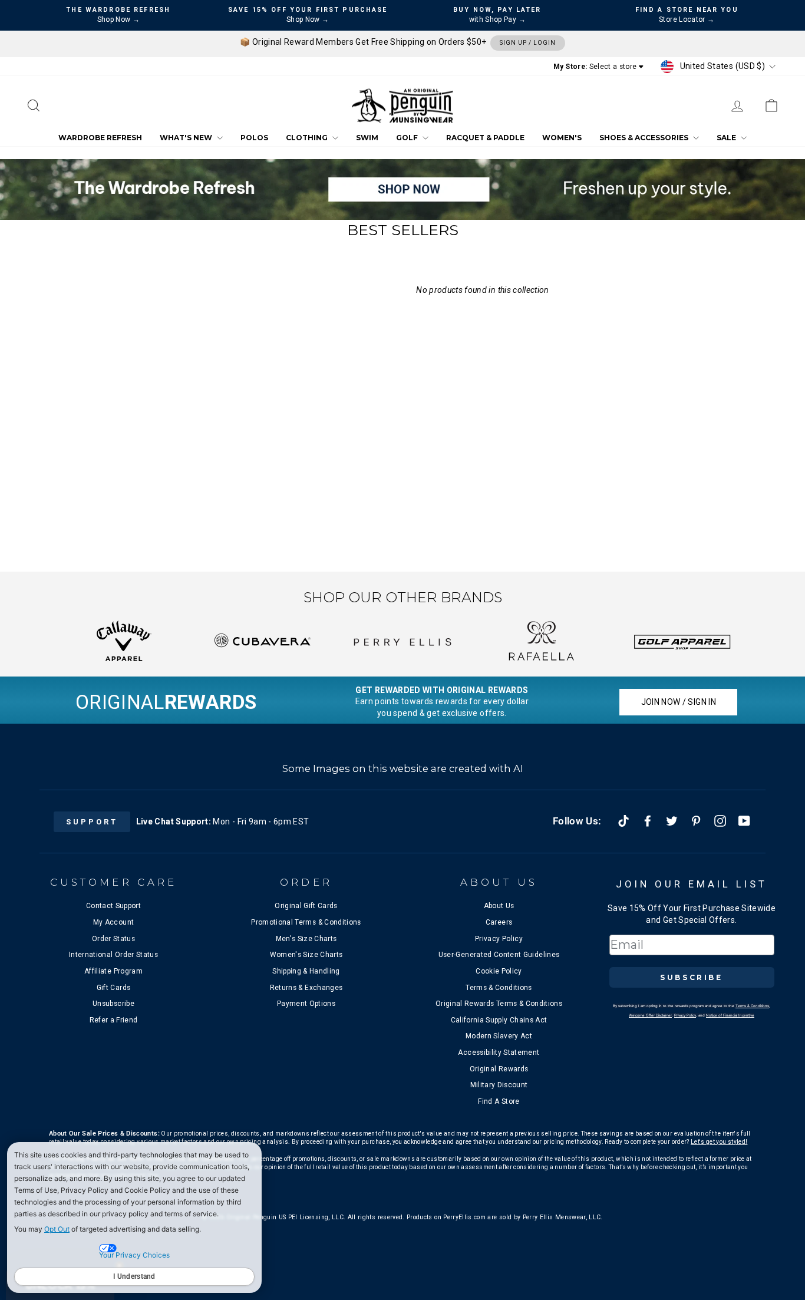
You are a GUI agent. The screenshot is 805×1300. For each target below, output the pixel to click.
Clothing (307, 137)
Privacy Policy (499, 939)
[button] (34, 105)
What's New (187, 137)
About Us (499, 906)
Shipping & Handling (306, 971)
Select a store (613, 66)
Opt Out (57, 1229)
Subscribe (691, 977)
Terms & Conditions (499, 988)
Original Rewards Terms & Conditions (499, 1003)
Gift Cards (114, 988)
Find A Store (498, 1101)
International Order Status (113, 955)
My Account (113, 922)
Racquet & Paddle (485, 137)
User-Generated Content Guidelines (499, 955)
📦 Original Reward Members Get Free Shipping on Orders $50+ (398, 42)
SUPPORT (91, 821)
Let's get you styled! (719, 1142)
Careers (499, 922)
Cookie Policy (499, 971)
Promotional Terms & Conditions (306, 922)
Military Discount (499, 1085)
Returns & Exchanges (306, 988)
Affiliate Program (113, 971)
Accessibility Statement (498, 1052)
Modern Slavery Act (499, 1036)
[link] (771, 105)
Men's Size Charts (306, 939)
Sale (727, 137)
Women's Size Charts (306, 955)
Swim (367, 137)
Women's (562, 137)
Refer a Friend (114, 1020)
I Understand (134, 1276)
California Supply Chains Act (499, 1020)
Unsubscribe (113, 1003)
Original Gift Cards (306, 906)
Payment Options (306, 1003)
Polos (254, 137)
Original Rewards (499, 1069)
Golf (408, 137)
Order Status (113, 939)
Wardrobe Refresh (100, 137)
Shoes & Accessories (644, 137)
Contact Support (113, 906)
